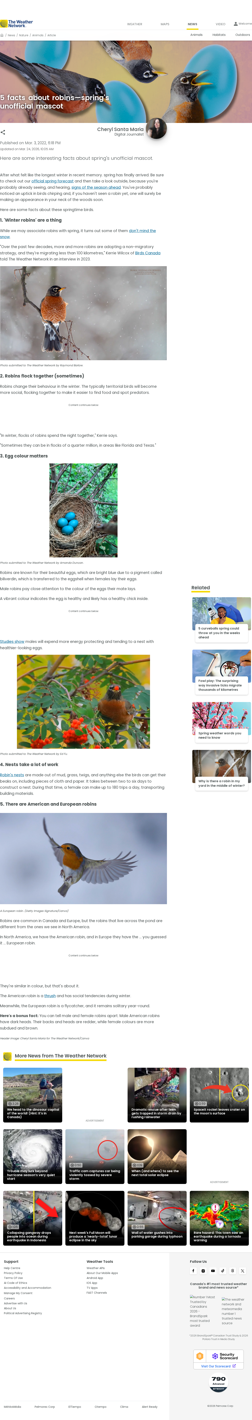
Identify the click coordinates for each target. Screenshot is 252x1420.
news (11, 35)
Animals (38, 35)
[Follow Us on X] (242, 1271)
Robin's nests (12, 775)
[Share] (3, 132)
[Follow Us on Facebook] (193, 1271)
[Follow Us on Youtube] (213, 1271)
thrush (50, 996)
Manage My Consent (18, 1293)
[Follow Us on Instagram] (203, 1271)
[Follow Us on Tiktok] (223, 1271)
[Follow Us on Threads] (233, 1271)
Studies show (12, 641)
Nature (23, 35)
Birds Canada (147, 253)
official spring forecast (53, 181)
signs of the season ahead (96, 187)
